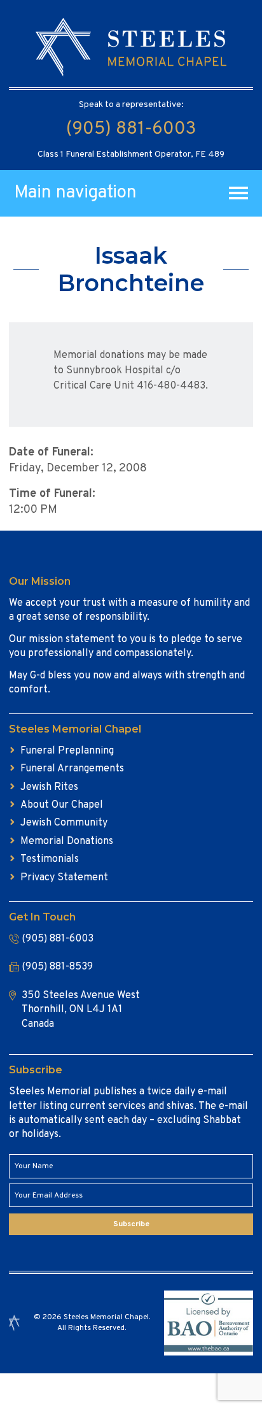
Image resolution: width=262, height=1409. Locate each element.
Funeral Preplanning (67, 751)
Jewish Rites (49, 787)
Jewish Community (63, 823)
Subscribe (131, 1224)
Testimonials (49, 859)
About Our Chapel (61, 805)
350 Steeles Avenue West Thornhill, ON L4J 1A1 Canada (81, 1010)
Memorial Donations (66, 841)
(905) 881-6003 (131, 129)
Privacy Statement (64, 877)
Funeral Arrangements (72, 768)
